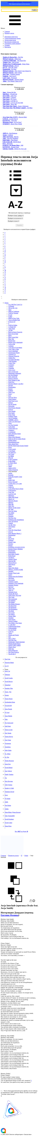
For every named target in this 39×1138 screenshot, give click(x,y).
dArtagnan (8, 743)
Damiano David (9, 791)
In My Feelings (12, 459)
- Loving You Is (10, 119)
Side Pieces (11, 564)
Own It (10, 532)
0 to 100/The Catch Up (15, 304)
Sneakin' (10, 571)
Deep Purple (8, 709)
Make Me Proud (13, 497)
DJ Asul (7, 712)
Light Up (11, 487)
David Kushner (9, 819)
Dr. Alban (7, 754)
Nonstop (10, 516)
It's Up (10, 464)
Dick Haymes (9, 781)
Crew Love (11, 370)
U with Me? (12, 625)
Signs (10, 566)
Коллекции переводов (12, 42)
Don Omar (8, 740)
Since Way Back (13, 568)
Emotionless (12, 387)
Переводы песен (13, 855)
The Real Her (12, 606)
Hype (10, 447)
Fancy (10, 394)
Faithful (10, 390)
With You (11, 649)
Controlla (11, 368)
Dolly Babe (8, 750)
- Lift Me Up (10, 101)
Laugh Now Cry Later (15, 483)
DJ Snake (7, 798)
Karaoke (10, 475)
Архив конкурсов (10, 40)
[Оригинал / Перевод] (15, 901)
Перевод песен (9, 33)
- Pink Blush (10, 140)
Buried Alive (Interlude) (15, 342)
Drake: (7, 303)
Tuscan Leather (13, 621)
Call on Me (11, 344)
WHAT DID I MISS (14, 645)
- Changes (9, 97)
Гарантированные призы (13, 38)
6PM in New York (13, 318)
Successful (11, 580)
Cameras (11, 346)
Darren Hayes (9, 736)
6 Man (10, 316)
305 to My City (13, 308)
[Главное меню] (15, 26)
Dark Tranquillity (10, 816)
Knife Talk (11, 480)
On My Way (12, 525)
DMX (6, 802)
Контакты (8, 47)
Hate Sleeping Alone (14, 433)
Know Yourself (12, 482)
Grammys (11, 430)
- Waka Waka (16, 64)
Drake (26, 855)
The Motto (11, 602)
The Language (12, 599)
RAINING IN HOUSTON (16, 547)
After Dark (11, 328)
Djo (6, 778)
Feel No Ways (12, 397)
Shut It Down (12, 563)
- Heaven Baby (15, 117)
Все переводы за (20, 151)
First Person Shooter (14, 408)
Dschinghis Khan (10, 702)
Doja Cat (7, 671)
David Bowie (9, 681)
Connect (10, 366)
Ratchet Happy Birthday (15, 549)
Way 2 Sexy (12, 638)
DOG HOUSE (12, 377)
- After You (9, 96)
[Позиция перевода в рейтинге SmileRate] (33, 901)
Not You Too (12, 518)
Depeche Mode (9, 662)
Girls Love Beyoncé (14, 421)
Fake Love (11, 392)
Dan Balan (8, 805)
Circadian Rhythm (13, 359)
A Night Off (12, 327)
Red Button (11, 550)
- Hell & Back (12, 142)
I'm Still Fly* (12, 452)
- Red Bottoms (10, 133)
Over (9, 528)
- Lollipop (8, 135)
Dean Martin (8, 716)
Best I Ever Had (13, 334)
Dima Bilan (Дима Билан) (13, 812)
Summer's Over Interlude (15, 583)
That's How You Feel (14, 595)
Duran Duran (8, 699)
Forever (10, 409)
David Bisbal (8, 767)
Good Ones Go (13, 428)
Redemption (12, 552)
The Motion (11, 600)
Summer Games (13, 581)
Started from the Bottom (15, 576)
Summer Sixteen (13, 585)
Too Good (11, 612)
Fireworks (11, 406)
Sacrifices (11, 557)
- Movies (10, 137)
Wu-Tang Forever (13, 652)
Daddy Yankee (9, 774)
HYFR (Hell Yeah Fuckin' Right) (18, 445)
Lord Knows (12, 490)
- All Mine (17, 108)
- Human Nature (13, 79)
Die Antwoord (9, 723)
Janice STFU (12, 468)
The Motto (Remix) (14, 604)
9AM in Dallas (12, 325)
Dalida (7, 809)
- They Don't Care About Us (17, 71)
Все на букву (21, 831)
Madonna (11, 495)
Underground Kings (14, 626)
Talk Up (10, 590)
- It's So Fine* (12, 122)
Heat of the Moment (14, 437)
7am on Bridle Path (14, 320)
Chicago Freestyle (13, 356)
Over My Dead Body (14, 530)
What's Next (12, 647)
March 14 (11, 499)
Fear (9, 396)
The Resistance (12, 609)
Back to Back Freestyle (15, 332)
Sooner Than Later (14, 573)
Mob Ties (11, 506)
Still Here (11, 578)
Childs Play (11, 358)
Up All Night (12, 630)
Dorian (7, 695)
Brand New (11, 340)
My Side (10, 509)
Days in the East (13, 371)
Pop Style (11, 538)
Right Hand (11, 556)
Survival (10, 587)
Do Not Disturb (13, 375)
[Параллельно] (15, 872)
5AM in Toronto (13, 313)
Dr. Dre (7, 757)
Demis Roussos (9, 761)
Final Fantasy (12, 399)
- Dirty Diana (12, 72)
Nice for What (12, 511)
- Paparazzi (10, 78)
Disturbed (7, 685)
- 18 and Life (10, 94)
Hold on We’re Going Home (16, 439)
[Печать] (31, 901)
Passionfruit (11, 535)
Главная (7, 31)
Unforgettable (12, 628)
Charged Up (12, 354)
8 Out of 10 (11, 322)
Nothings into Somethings (16, 520)
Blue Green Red (13, 337)
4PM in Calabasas (13, 311)
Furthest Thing (12, 416)
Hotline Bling (12, 440)
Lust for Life (12, 494)
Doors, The (8, 692)
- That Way (10, 120)
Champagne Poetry (14, 353)
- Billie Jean (12, 59)
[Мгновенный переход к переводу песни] (15, 196)
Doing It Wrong (13, 378)
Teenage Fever (12, 592)
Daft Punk (8, 726)
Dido (6, 719)
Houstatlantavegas (13, 442)
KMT (10, 478)
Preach (10, 545)
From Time (11, 415)
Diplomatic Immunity (14, 373)
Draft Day (11, 382)
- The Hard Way (14, 60)
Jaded (10, 466)
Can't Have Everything (15, 347)
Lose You (11, 492)
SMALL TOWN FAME (15, 569)
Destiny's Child (9, 788)
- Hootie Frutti (11, 147)
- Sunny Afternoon (15, 106)
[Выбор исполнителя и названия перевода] (15, 181)
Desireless (8, 747)
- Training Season (11, 74)
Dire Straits (8, 733)
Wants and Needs (13, 635)
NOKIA (10, 514)
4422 (9, 310)
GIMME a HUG (13, 420)
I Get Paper (11, 451)
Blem (10, 335)
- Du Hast (9, 69)
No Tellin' (11, 513)
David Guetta (9, 678)
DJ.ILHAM (8, 705)
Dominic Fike (9, 688)
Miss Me (11, 504)
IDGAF (10, 458)
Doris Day (8, 764)
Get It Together (12, 418)
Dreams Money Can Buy (15, 384)
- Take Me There (10, 67)
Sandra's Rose (12, 559)
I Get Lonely (12, 449)
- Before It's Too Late (14, 149)
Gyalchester (11, 432)
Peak (9, 537)
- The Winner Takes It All (12, 81)
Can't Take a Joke (13, 349)
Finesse (10, 402)
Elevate (10, 385)
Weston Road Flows (14, 643)
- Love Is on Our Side (13, 102)
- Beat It (11, 66)
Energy (10, 389)
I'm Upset (11, 454)
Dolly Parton (8, 785)
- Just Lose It (9, 76)
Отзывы (7, 45)
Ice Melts (11, 456)
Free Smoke (12, 411)
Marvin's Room (13, 501)
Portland (10, 540)
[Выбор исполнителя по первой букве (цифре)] (15, 211)
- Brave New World (12, 124)
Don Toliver (8, 771)
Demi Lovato (8, 730)
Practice (10, 544)
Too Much (11, 614)
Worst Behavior (13, 650)
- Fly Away (10, 99)
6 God (10, 315)
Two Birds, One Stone (15, 623)
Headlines (11, 435)
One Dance (11, 526)
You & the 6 (12, 654)
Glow (10, 423)
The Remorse (12, 607)
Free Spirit (11, 413)
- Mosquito (8, 143)
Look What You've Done (15, 489)
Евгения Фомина (9, 915)
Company (11, 365)
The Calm (11, 597)
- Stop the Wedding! (10, 138)
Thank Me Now (13, 594)
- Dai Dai (13, 57)
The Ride (11, 611)
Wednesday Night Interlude (16, 642)
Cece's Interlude (13, 351)
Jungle (10, 473)
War (9, 637)
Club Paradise (12, 361)
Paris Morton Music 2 (14, 533)
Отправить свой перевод (13, 43)
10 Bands (11, 306)
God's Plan (11, 427)
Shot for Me (12, 561)
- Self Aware (11, 62)
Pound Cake (12, 542)
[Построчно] (15, 887)
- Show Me (10, 104)
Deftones (7, 674)
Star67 (10, 575)
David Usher (8, 822)
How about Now (13, 444)
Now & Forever (13, 521)
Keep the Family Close (15, 476)
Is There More (12, 463)
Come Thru (11, 363)
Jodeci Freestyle (13, 470)
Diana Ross (8, 826)
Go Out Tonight (13, 425)
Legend (10, 485)
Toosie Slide (12, 616)
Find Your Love (13, 401)
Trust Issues (11, 619)
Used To (10, 631)
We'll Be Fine (12, 640)
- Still (13, 145)
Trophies (11, 618)
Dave (6, 795)
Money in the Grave (14, 507)
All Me (10, 330)
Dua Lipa (7, 659)
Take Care (11, 588)
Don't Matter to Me (14, 380)
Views (10, 633)
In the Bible (11, 461)
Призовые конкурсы (11, 36)
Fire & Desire (12, 404)
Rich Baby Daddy (13, 554)
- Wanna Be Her (9, 92)
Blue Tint (11, 339)
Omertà (10, 523)
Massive (10, 502)
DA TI (7, 666)
